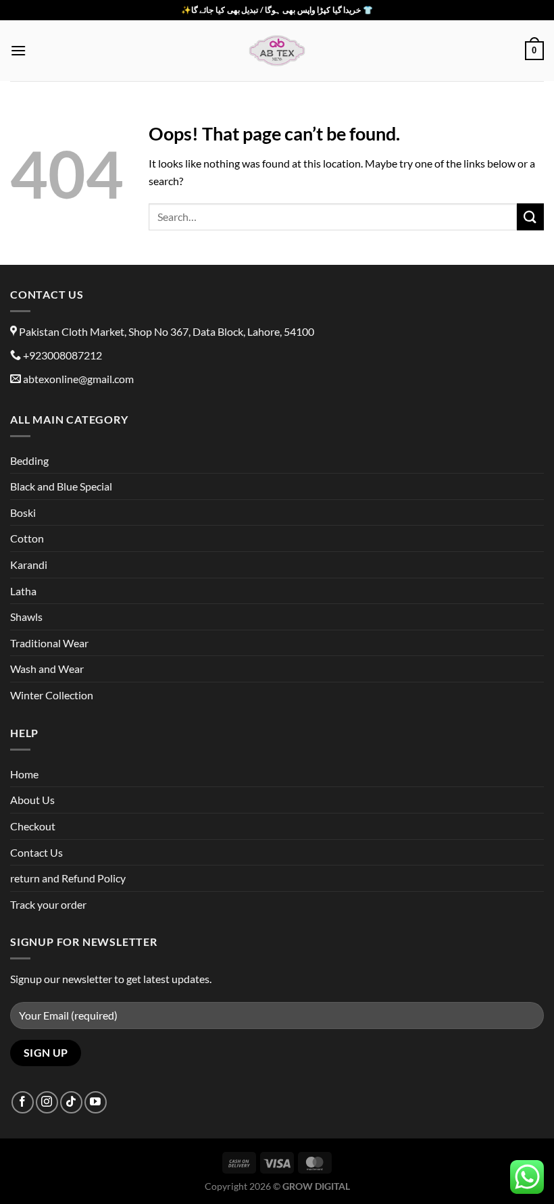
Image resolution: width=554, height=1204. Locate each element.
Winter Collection (51, 694)
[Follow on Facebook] (22, 1102)
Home (24, 774)
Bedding (29, 460)
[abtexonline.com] (277, 50)
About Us (32, 799)
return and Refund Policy (68, 878)
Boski (23, 512)
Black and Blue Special (61, 486)
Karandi (28, 564)
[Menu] (18, 50)
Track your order (48, 904)
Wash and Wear (47, 668)
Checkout (32, 826)
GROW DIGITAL (316, 1186)
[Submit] (530, 216)
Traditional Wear (49, 642)
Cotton (27, 538)
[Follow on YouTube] (95, 1102)
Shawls (26, 616)
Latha (23, 590)
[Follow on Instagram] (47, 1102)
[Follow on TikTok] (71, 1102)
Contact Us (36, 852)
